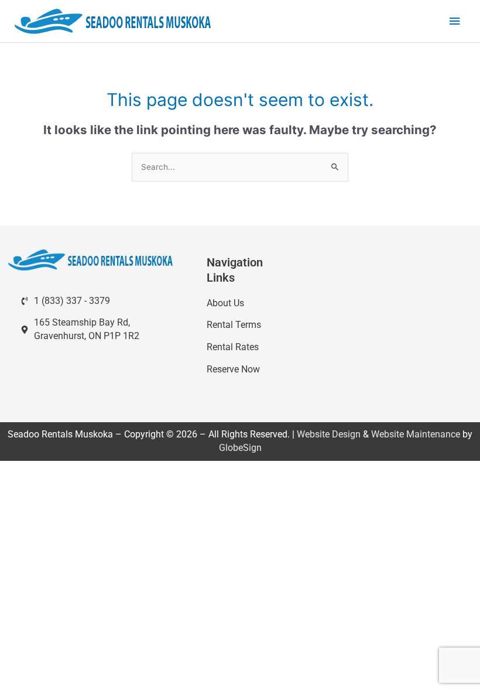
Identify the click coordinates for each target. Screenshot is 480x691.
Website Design (329, 434)
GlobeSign (240, 447)
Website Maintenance (415, 434)
